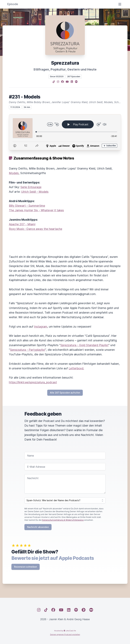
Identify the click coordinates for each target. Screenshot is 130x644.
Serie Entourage (30, 187)
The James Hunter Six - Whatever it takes (36, 210)
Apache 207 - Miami (22, 224)
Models (14, 173)
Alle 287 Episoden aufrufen (65, 392)
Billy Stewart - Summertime (27, 205)
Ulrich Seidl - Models (35, 191)
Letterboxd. (76, 368)
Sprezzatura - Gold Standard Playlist (84, 345)
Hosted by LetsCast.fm (65, 631)
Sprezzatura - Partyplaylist (27, 349)
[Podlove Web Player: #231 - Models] (65, 132)
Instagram (40, 326)
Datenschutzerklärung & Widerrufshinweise (63, 520)
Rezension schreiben (25, 566)
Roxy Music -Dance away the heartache (35, 228)
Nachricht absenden (38, 527)
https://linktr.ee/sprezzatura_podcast (33, 382)
